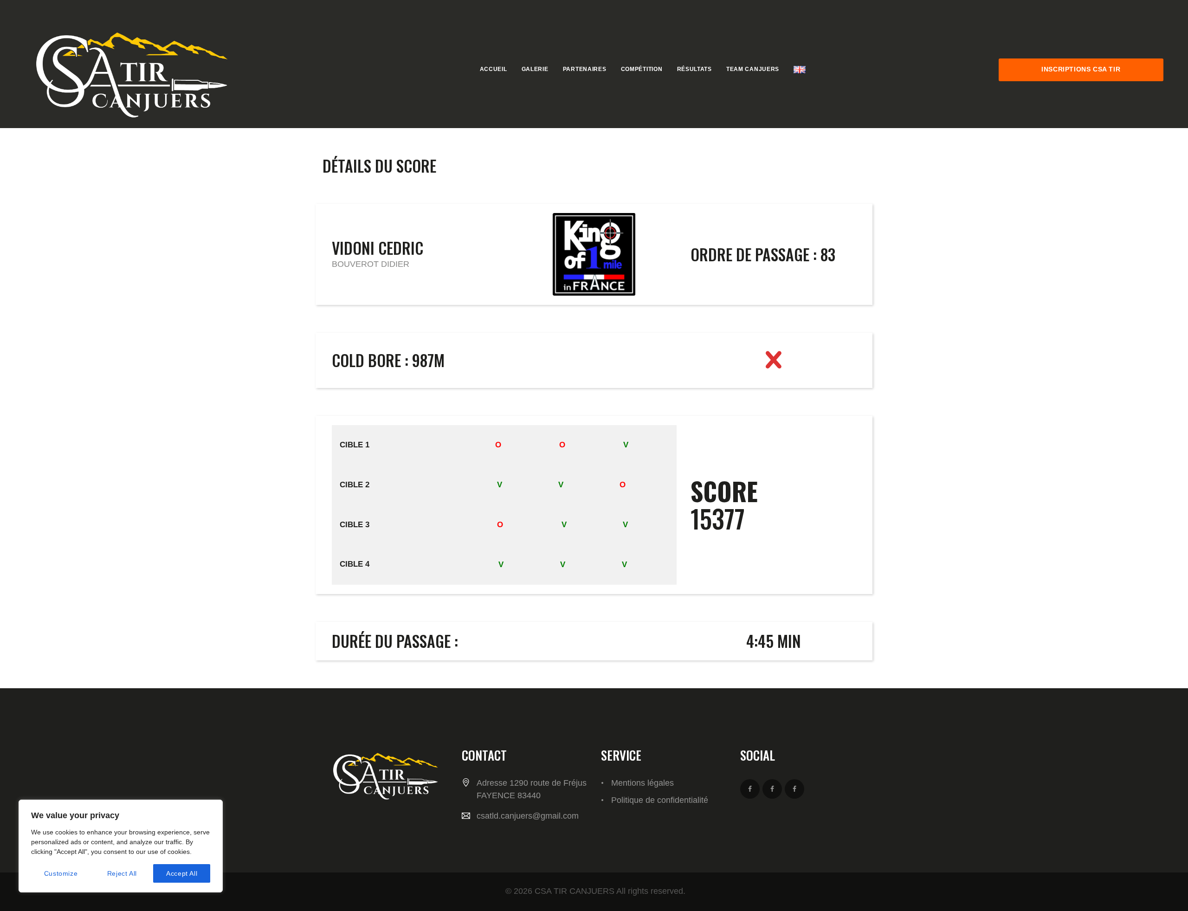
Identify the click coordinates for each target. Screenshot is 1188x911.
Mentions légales (642, 783)
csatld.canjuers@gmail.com (528, 816)
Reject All (122, 873)
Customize (60, 873)
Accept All (181, 873)
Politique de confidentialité (659, 800)
